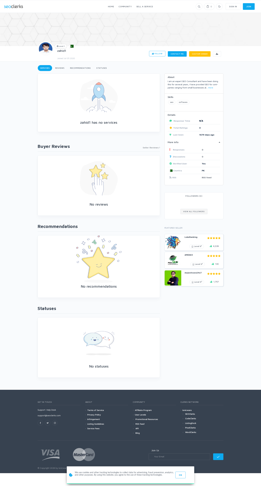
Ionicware (187, 410)
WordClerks (190, 432)
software (183, 102)
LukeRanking (191, 237)
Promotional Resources (146, 419)
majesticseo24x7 (193, 272)
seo (171, 102)
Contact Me (177, 54)
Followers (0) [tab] (193, 196)
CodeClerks (190, 418)
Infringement (93, 419)
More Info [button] (173, 142)
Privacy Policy (94, 414)
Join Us (155, 450)
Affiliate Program (143, 410)
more (210, 87)
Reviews (59, 68)
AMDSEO (189, 255)
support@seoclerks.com (49, 415)
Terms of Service (95, 410)
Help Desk (51, 409)
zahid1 (61, 50)
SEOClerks (190, 414)
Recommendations (80, 68)
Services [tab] (45, 68)
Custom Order (200, 54)
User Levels (140, 414)
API (137, 428)
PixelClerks (190, 427)
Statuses (101, 68)
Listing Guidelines (95, 424)
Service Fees (93, 428)
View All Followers (194, 211)
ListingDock (190, 423)
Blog (137, 433)
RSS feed (206, 177)
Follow (158, 53)
